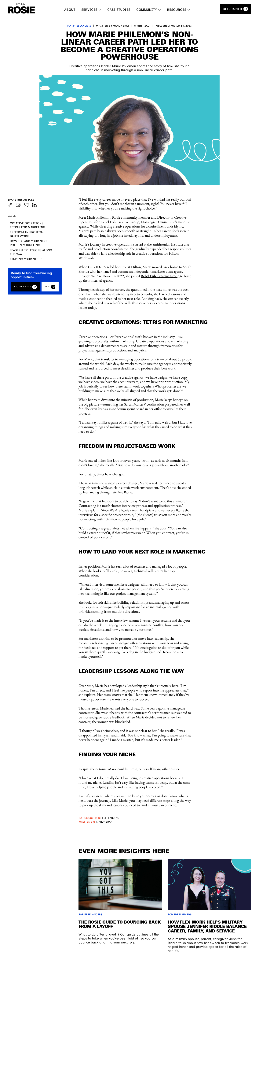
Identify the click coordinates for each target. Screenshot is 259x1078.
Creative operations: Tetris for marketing (27, 225)
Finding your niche (26, 259)
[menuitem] (69, 10)
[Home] (21, 8)
